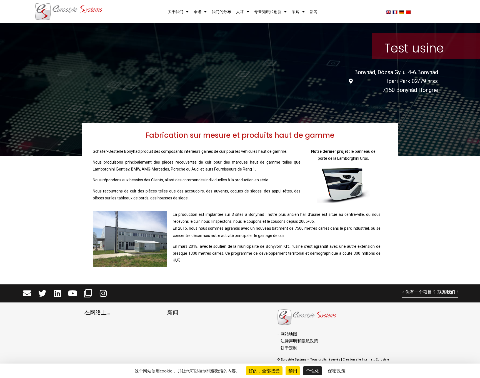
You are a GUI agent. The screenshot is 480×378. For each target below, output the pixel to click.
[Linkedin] (57, 293)
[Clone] (88, 293)
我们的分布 (221, 11)
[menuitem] (388, 12)
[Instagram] (103, 293)
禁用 (292, 371)
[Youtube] (73, 293)
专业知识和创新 (267, 11)
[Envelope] (27, 293)
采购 (295, 11)
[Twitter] (42, 293)
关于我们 (175, 11)
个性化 (312, 371)
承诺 (197, 11)
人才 (240, 11)
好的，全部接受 (264, 371)
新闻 (314, 11)
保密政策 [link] (337, 371)
